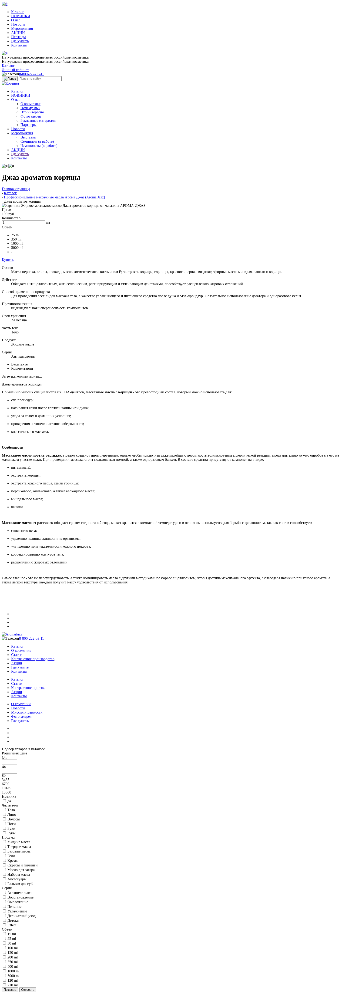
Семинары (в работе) (37, 141)
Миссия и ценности (27, 712)
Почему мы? (30, 108)
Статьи (16, 655)
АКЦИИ (18, 33)
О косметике (30, 104)
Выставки (28, 137)
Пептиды (18, 37)
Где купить (20, 41)
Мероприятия (22, 28)
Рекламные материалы (38, 120)
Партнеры (28, 125)
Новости (18, 24)
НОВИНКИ (20, 16)
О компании (21, 704)
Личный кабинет (15, 70)
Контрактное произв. (28, 688)
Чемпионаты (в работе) (38, 146)
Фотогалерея (30, 116)
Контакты (19, 45)
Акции (16, 663)
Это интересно (32, 112)
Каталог (17, 12)
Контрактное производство (32, 659)
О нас (15, 20)
